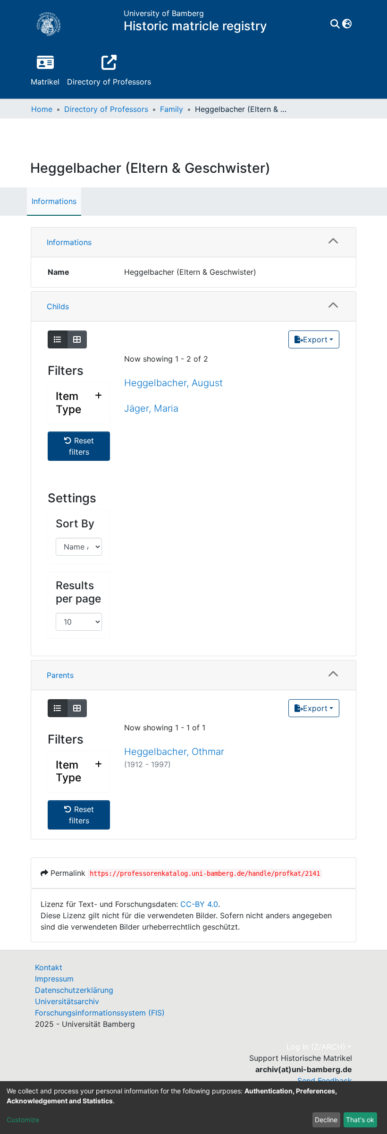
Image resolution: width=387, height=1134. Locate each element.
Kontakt (48, 967)
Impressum (54, 978)
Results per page (78, 592)
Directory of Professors (106, 109)
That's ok (360, 1120)
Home (41, 109)
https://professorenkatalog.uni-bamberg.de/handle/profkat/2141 (205, 873)
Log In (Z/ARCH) (315, 1046)
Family (171, 109)
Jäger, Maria (151, 408)
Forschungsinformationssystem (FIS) (100, 1012)
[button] (347, 24)
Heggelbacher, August (173, 383)
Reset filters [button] (81, 446)
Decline (326, 1120)
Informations (54, 201)
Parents (60, 675)
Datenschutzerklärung (74, 990)
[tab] (193, 242)
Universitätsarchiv (67, 1001)
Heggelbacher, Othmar (174, 751)
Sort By (75, 523)
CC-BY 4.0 (199, 904)
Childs (58, 306)
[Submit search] (335, 24)
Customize (23, 1120)
